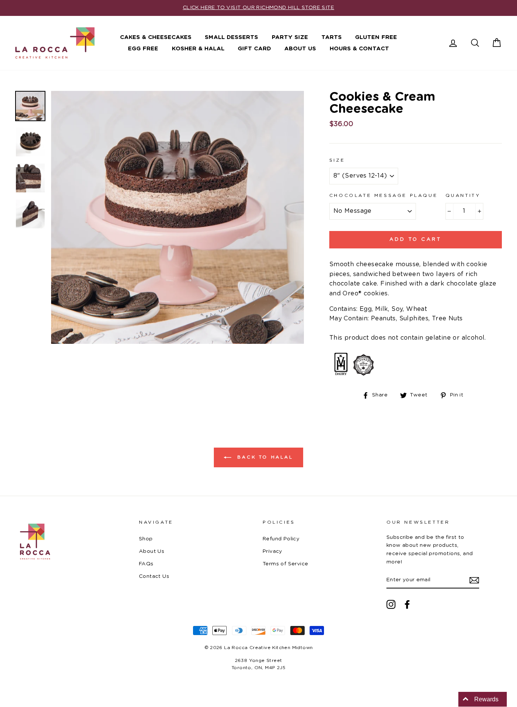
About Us (300, 49)
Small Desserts (231, 37)
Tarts (331, 37)
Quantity (463, 195)
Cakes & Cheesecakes (156, 37)
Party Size (290, 37)
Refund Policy (281, 539)
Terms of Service (285, 564)
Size (337, 160)
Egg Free (143, 49)
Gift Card (254, 49)
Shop (146, 539)
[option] (258, 8)
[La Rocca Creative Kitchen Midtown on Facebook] (407, 604)
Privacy (272, 551)
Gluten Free (376, 37)
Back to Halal (263, 457)
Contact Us (154, 576)
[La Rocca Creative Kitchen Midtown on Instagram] (391, 604)
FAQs (146, 564)
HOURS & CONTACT (359, 49)
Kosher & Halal (198, 49)
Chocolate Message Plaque (383, 195)
